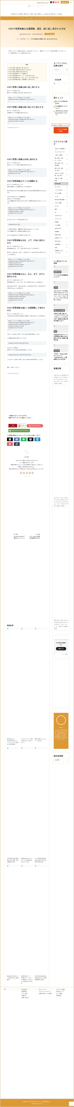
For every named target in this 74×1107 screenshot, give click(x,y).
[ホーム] (17, 39)
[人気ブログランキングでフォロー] (19, 430)
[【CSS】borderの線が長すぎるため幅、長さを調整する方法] (13, 801)
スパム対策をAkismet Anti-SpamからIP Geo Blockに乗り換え (40, 860)
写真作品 (58, 995)
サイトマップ (42, 989)
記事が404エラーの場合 (45, 993)
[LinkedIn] (37, 439)
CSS (46, 34)
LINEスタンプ (60, 991)
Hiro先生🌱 (24, 989)
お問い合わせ (65, 2)
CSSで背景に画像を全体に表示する (18, 71)
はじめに (30, 18)
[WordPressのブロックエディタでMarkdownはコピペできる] (27, 801)
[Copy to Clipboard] (17, 444)
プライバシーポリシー (45, 991)
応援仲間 (23, 991)
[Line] (24, 439)
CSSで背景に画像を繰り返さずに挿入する (19, 69)
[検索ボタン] (67, 69)
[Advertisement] (27, 143)
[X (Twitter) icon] (24, 473)
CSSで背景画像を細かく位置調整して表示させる (21, 79)
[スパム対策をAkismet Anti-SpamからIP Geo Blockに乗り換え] (41, 801)
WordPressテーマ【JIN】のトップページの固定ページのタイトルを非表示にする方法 (27, 980)
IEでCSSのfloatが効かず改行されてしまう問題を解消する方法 (40, 978)
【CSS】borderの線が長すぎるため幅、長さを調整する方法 (13, 860)
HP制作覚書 (51, 34)
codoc (67, 654)
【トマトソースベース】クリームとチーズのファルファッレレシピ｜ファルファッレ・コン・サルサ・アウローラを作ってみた (61, 502)
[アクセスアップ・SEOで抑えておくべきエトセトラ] (27, 682)
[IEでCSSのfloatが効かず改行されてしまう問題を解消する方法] (41, 919)
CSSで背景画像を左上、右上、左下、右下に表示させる (23, 77)
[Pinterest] (56, 2)
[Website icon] (21, 473)
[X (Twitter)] (51, 2)
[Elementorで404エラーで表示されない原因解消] (13, 919)
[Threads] (30, 439)
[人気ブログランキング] (22, 426)
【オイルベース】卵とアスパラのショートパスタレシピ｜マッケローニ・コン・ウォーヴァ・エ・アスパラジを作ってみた (61, 379)
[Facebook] (17, 439)
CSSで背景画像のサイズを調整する (18, 73)
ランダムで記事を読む (61, 129)
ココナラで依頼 (60, 989)
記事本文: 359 (26, 476)
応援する (23, 995)
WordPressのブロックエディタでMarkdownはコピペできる (26, 860)
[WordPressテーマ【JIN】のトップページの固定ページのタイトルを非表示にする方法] (27, 919)
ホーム (23, 18)
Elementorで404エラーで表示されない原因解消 (13, 978)
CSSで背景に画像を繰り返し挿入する (18, 67)
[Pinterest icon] (30, 473)
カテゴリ (40, 18)
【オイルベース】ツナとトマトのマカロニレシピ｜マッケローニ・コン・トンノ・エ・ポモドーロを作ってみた (61, 624)
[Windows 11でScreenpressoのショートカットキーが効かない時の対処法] (13, 682)
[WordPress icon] (33, 473)
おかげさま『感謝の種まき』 (43, 1101)
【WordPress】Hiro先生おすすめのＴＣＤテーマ (61, 113)
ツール (49, 18)
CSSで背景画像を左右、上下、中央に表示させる (21, 75)
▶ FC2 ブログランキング (42, 2)
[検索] (70, 2)
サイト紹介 (24, 993)
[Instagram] (53, 2)
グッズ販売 (59, 993)
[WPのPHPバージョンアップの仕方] (41, 682)
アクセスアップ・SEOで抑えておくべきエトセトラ (27, 740)
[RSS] (58, 2)
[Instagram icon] (27, 473)
